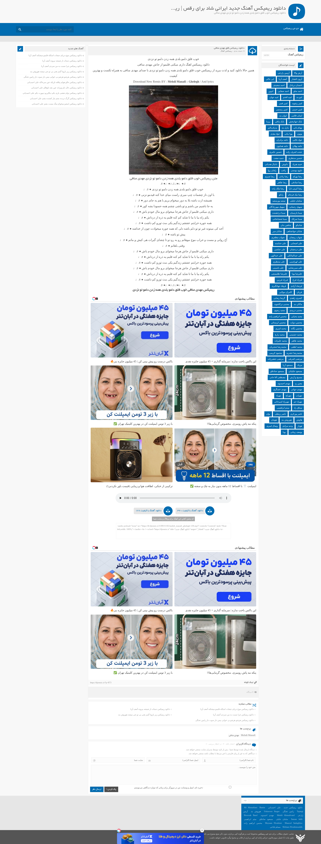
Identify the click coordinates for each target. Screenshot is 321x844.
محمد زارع (280, 334)
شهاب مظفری (278, 237)
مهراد (278, 395)
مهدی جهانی (296, 389)
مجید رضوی (279, 310)
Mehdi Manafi (248, 735)
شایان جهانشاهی (294, 231)
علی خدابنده (280, 243)
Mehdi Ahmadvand (286, 815)
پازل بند (285, 127)
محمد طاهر (296, 340)
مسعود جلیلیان (295, 371)
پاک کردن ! (111, 789)
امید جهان (273, 97)
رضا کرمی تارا (295, 188)
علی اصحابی (296, 243)
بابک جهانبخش (295, 121)
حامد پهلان (297, 146)
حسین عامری (275, 152)
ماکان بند (298, 304)
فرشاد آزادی (296, 286)
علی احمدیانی (274, 807)
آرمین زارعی (283, 73)
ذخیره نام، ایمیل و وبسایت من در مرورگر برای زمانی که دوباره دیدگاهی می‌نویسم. (168, 787)
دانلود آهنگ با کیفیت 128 (148, 511)
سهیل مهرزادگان (277, 207)
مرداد (299, 365)
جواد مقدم (275, 134)
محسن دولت (296, 322)
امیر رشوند (297, 103)
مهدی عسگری (279, 389)
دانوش (285, 164)
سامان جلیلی (296, 201)
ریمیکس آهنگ (226, 51)
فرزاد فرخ (297, 280)
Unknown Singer (272, 811)
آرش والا (298, 73)
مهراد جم (298, 401)
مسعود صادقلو (277, 371)
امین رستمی (281, 109)
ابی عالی (270, 79)
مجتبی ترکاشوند (281, 304)
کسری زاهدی (296, 298)
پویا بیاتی (288, 134)
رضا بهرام (297, 176)
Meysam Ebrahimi (273, 823)
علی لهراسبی (295, 261)
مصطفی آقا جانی (277, 377)
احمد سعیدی (279, 85)
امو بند (299, 97)
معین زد (298, 383)
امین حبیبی (297, 109)
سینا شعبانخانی (280, 219)
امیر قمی (283, 103)
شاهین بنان (286, 225)
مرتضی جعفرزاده (275, 359)
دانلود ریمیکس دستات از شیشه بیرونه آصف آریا (150, 709)
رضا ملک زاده (278, 188)
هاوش (299, 420)
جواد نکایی (297, 140)
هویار (299, 426)
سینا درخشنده (278, 213)
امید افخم (287, 97)
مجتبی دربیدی (295, 310)
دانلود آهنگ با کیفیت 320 (190, 511)
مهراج (288, 395)
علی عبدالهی (277, 255)
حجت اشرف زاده (294, 152)
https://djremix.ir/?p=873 (100, 682)
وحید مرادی (287, 426)
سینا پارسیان (296, 213)
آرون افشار (296, 79)
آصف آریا (283, 79)
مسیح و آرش (296, 377)
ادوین (270, 91)
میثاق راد (298, 408)
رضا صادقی (296, 182)
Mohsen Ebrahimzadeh (292, 827)
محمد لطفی (296, 347)
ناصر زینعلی (280, 414)
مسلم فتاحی (275, 827)
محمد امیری (280, 328)
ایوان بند (283, 115)
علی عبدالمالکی (294, 255)
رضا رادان (283, 176)
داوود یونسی (296, 170)
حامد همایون (282, 146)
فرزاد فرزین (282, 280)
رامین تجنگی (288, 811)
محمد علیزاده (281, 340)
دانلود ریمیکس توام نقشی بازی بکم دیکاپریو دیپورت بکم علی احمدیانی (52, 93)
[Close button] (202, 830)
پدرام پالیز (272, 127)
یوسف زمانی (296, 432)
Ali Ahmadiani (250, 807)
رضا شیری (270, 176)
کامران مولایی (285, 292)
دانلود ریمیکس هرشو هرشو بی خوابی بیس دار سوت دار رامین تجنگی (224, 720)
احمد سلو (298, 91)
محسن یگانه (296, 328)
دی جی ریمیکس (291, 28)
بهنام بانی (297, 127)
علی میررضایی (295, 268)
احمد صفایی (283, 91)
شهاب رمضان (295, 237)
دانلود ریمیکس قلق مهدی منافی (229, 48)
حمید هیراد (297, 164)
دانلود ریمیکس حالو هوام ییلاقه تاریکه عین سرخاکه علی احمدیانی (54, 82)
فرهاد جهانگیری (279, 286)
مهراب (299, 395)
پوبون (299, 134)
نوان (268, 414)
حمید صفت (278, 158)
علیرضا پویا (297, 273)
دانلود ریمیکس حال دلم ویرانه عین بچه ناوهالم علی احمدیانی (56, 87)
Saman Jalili (296, 819)
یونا (284, 432)
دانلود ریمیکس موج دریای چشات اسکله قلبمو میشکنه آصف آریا (227, 709)
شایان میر (277, 231)
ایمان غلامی (296, 115)
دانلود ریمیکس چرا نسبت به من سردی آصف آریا (233, 715)
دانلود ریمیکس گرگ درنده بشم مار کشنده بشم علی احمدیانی (56, 98)
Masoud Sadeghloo (293, 823)
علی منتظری (279, 261)
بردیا (268, 121)
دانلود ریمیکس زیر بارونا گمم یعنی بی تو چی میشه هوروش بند (144, 715)
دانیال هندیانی (271, 164)
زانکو (281, 194)
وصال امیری (272, 426)
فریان (299, 292)
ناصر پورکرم (296, 414)
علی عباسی (279, 249)
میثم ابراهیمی (283, 408)
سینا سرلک (296, 219)
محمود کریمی (275, 353)
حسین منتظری (295, 158)
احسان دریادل (295, 85)
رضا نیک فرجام (295, 194)
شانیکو (299, 225)
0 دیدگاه (250, 692)
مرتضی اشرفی (295, 359)
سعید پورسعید (278, 201)
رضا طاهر (282, 182)
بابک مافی (279, 121)
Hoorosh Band (250, 815)
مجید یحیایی (296, 316)
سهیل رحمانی (295, 207)
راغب (283, 170)
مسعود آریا (288, 365)
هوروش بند (286, 420)
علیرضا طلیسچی (279, 273)
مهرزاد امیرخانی (281, 401)
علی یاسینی (278, 268)
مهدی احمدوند (284, 383)
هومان (274, 420)
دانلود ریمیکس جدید (293, 807)
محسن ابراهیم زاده (277, 316)
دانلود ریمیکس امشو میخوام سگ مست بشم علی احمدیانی (57, 104)
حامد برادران (282, 140)
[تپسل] (119, 830)
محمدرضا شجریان (277, 347)
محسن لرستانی (278, 322)
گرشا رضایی (279, 298)
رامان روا (272, 170)
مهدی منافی (234, 735)
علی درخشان (296, 249)
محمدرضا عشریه (294, 353)
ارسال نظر (96, 789)
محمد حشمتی (295, 334)
